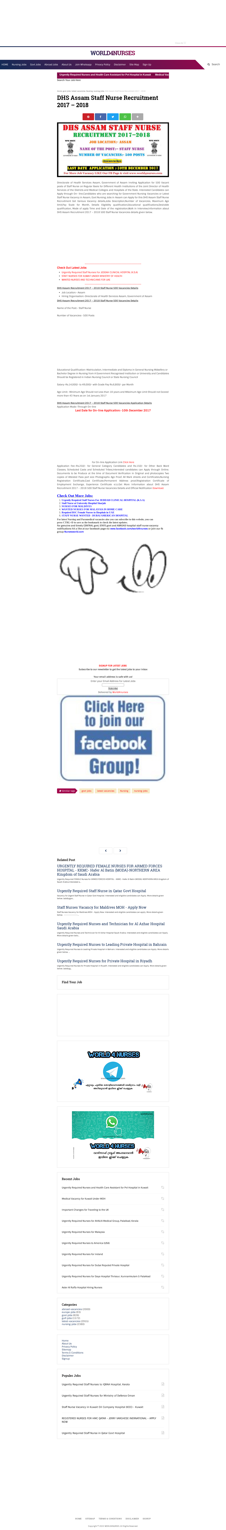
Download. (158, 488)
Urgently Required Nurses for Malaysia (83, 1232)
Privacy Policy (69, 1346)
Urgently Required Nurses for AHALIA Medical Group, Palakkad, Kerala (100, 1220)
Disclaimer (120, 64)
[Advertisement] (113, 23)
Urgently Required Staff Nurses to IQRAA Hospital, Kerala (96, 1384)
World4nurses (120, 692)
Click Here (128, 462)
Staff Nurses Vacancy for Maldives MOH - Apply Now (101, 907)
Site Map (134, 64)
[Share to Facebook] (100, 116)
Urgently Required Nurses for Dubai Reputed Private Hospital (95, 1265)
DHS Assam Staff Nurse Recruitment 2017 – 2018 (107, 101)
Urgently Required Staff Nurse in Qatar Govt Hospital (101, 891)
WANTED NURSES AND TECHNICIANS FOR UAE (86, 279)
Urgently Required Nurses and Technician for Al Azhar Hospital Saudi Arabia (111, 926)
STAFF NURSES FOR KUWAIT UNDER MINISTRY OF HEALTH (92, 276)
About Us (67, 1343)
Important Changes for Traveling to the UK (85, 1209)
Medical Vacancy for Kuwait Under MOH (154, 74)
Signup (66, 1358)
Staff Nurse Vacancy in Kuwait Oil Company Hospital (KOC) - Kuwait (102, 1407)
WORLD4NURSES (112, 53)
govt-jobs (67, 91)
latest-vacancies (78, 91)
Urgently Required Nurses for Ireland (82, 1254)
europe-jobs (68, 1312)
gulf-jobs (67, 1318)
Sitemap (66, 1349)
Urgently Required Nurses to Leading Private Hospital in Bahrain (112, 944)
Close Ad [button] (180, 42)
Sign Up (147, 64)
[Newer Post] (105, 850)
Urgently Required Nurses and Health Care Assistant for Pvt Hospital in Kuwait (81, 74)
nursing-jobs (98, 91)
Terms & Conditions (72, 1352)
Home (59, 91)
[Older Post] (120, 850)
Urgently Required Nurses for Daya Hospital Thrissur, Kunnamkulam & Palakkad (106, 1276)
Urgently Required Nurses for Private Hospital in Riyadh (104, 961)
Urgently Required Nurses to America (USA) (86, 1243)
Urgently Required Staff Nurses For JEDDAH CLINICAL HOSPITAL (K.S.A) (100, 272)
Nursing (89, 91)
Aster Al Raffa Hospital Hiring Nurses (82, 1287)
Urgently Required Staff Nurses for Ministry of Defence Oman (98, 1395)
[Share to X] (113, 116)
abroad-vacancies (72, 1309)
